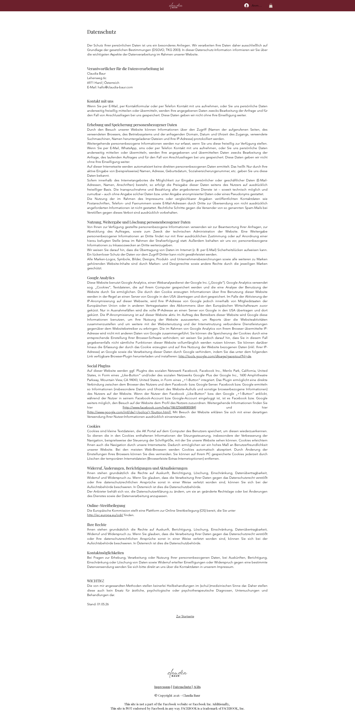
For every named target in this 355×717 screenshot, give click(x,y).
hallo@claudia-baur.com (115, 87)
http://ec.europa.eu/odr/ (105, 515)
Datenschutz (182, 687)
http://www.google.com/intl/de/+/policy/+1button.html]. (129, 412)
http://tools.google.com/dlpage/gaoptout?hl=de (215, 356)
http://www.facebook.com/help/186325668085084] (159, 407)
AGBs (197, 687)
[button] (271, 5)
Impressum (162, 687)
